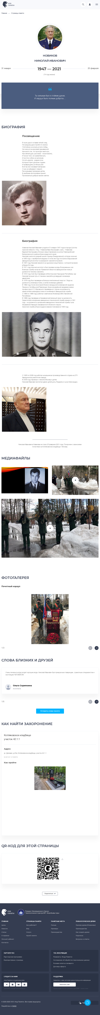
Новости (4, 929)
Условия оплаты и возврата (63, 963)
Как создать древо (82, 932)
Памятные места (58, 921)
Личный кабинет (7, 939)
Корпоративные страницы (13, 960)
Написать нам (65, 984)
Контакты (4, 942)
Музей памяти (31, 935)
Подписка (79, 935)
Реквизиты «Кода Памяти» (62, 957)
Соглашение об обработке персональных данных (71, 960)
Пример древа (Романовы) (86, 925)
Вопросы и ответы (82, 939)
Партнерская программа (13, 957)
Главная (4, 921)
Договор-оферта (59, 966)
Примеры (54, 929)
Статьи (3, 932)
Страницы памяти (33, 921)
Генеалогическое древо (86, 921)
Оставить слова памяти (50, 711)
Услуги (28, 932)
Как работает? (31, 925)
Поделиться (48, 893)
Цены (3, 925)
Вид (27, 929)
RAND (14, 1006)
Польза (53, 925)
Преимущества (56, 932)
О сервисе (5, 935)
